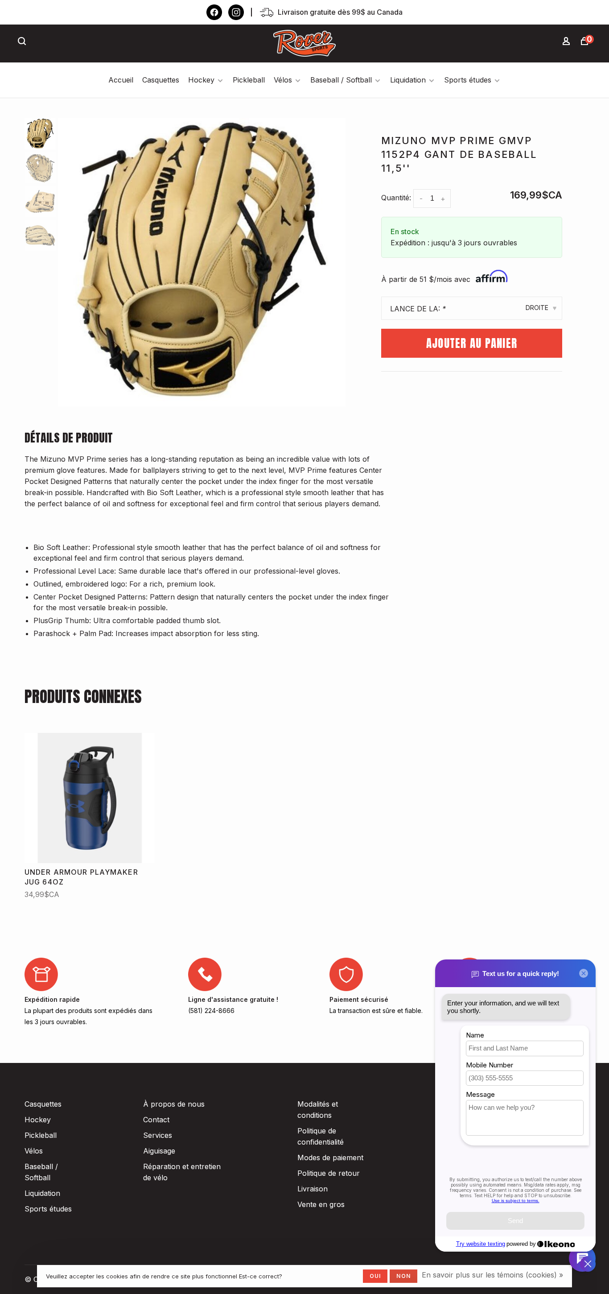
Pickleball (249, 79)
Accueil (120, 79)
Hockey (201, 79)
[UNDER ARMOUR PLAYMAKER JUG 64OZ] (90, 798)
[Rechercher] (23, 42)
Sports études (467, 79)
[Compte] (567, 42)
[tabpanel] (202, 262)
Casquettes (160, 79)
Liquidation (408, 79)
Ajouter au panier (471, 343)
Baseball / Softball (341, 79)
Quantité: (396, 197)
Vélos (283, 79)
